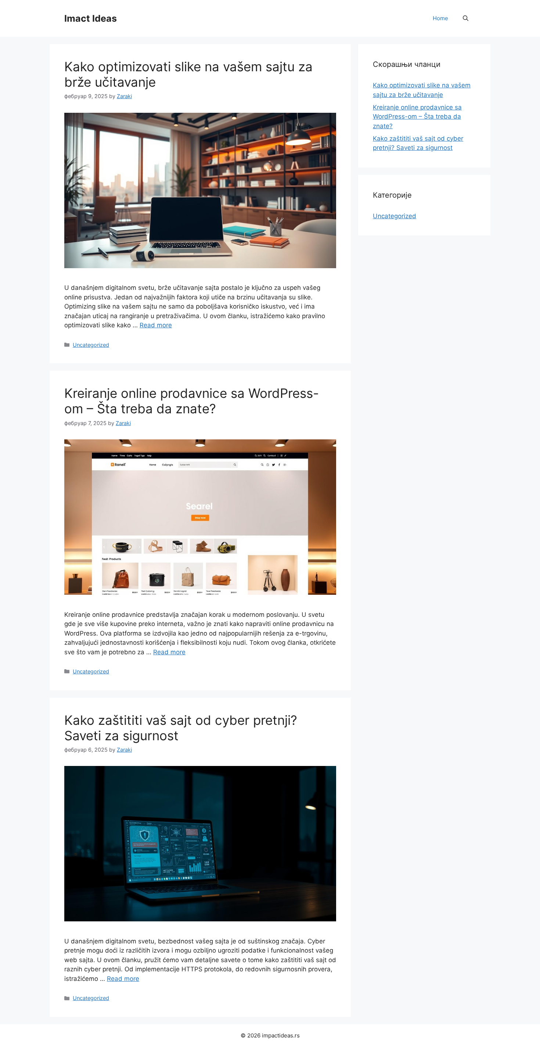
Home (440, 18)
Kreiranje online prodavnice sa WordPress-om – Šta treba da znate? (191, 400)
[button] (466, 18)
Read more (156, 325)
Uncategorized (91, 345)
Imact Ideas (90, 18)
